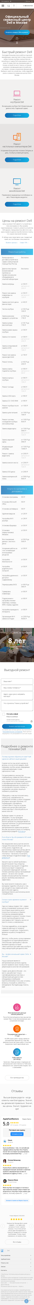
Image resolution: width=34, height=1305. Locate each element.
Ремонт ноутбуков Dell (17, 100)
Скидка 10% (23, 242)
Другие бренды (5, 1284)
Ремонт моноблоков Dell (17, 189)
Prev (2, 1226)
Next (31, 1226)
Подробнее (17, 115)
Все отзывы (17, 1242)
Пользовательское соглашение (12, 731)
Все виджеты (5, 1)
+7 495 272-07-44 (27, 6)
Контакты (21, 831)
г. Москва (27, 1)
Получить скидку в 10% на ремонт (17, 32)
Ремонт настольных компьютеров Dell (17, 145)
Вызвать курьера (11, 242)
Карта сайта (4, 1283)
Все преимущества (17, 1078)
